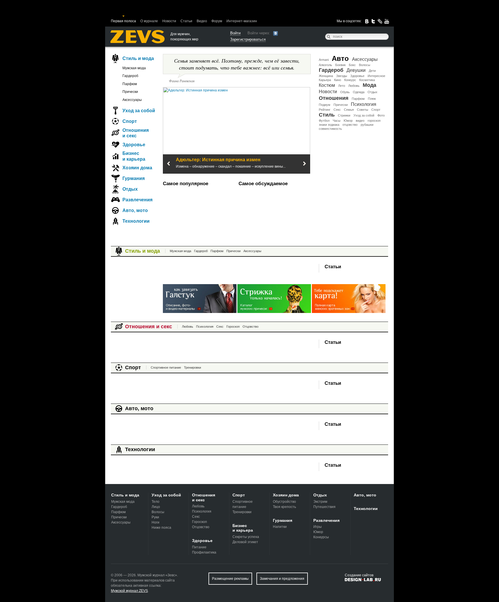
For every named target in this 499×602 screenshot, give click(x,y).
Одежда (358, 92)
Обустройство (284, 502)
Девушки (356, 70)
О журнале (149, 21)
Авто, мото (135, 210)
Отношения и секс (135, 133)
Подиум (324, 104)
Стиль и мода (138, 58)
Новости (169, 21)
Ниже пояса (161, 528)
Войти (235, 33)
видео (360, 120)
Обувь (345, 92)
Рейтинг (324, 109)
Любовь (354, 85)
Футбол (324, 120)
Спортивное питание (166, 367)
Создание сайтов (359, 575)
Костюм (327, 85)
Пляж (372, 98)
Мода (369, 85)
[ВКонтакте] (366, 21)
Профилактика (204, 552)
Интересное (376, 76)
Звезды (341, 76)
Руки (155, 517)
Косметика (367, 80)
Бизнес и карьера (133, 156)
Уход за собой (363, 115)
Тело (155, 502)
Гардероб (331, 70)
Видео (202, 21)
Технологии (136, 221)
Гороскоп (233, 326)
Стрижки (344, 115)
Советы (362, 109)
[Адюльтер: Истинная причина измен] (236, 130)
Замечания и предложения (282, 579)
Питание (199, 547)
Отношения (334, 98)
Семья (349, 109)
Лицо (156, 507)
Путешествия (324, 507)
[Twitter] (373, 21)
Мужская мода (134, 68)
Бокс (352, 65)
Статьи (186, 21)
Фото (381, 115)
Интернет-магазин (241, 21)
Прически (341, 104)
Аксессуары (365, 59)
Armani (324, 59)
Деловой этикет (245, 542)
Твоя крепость (284, 507)
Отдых (372, 92)
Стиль (327, 115)
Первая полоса (123, 21)
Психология (363, 104)
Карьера (325, 80)
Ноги (155, 522)
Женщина (326, 76)
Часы (336, 120)
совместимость (330, 128)
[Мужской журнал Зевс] (137, 36)
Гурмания (133, 178)
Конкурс (350, 80)
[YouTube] (386, 21)
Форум (216, 21)
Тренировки (192, 367)
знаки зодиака (329, 124)
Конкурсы (321, 537)
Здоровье (357, 76)
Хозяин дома (137, 167)
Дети (372, 70)
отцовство (350, 124)
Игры (317, 527)
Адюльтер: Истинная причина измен (218, 159)
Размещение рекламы (230, 579)
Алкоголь (325, 65)
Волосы (364, 65)
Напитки (280, 527)
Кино (337, 80)
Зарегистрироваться (248, 39)
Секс (337, 109)
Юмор (348, 120)
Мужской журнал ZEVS (129, 591)
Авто (340, 58)
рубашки (367, 124)
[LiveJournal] (380, 21)
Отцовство (250, 326)
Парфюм (358, 98)
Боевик (340, 65)
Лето (341, 85)
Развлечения (137, 199)
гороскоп (374, 120)
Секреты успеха (245, 537)
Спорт (375, 109)
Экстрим (320, 502)
